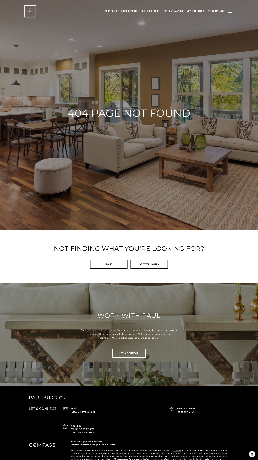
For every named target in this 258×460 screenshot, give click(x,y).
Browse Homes (149, 264)
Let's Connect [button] (129, 353)
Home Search (129, 11)
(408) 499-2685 (186, 412)
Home (108, 264)
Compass (177, 450)
